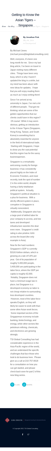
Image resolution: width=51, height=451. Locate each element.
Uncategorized (30, 43)
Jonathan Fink (32, 37)
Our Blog (11, 26)
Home (4, 26)
